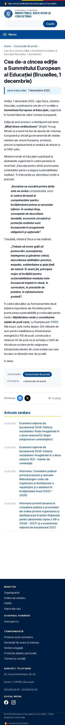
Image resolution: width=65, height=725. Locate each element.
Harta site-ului (12, 608)
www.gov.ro (11, 621)
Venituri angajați (13, 648)
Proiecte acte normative (18, 637)
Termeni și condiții (14, 658)
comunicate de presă (34, 381)
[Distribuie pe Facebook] (20, 398)
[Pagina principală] (8, 13)
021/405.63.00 (30, 689)
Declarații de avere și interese (21, 642)
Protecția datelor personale (20, 653)
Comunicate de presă (25, 46)
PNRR (54, 322)
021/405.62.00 (12, 689)
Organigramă (11, 592)
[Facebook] (6, 702)
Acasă (7, 46)
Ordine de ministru (14, 598)
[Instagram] (13, 702)
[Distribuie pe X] (27, 398)
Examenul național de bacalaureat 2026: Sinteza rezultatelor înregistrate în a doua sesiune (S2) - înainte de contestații (40, 455)
